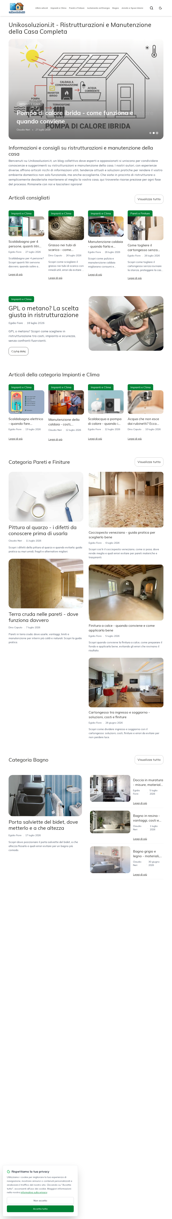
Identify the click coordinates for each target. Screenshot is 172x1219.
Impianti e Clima (58, 8)
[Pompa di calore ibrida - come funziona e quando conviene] (86, 89)
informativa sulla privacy (34, 1192)
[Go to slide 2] (154, 133)
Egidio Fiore (15, 251)
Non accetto (40, 1200)
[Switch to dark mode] (160, 8)
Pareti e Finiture (76, 8)
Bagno (115, 8)
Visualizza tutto (149, 199)
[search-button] (151, 8)
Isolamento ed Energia (98, 8)
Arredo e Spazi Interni (132, 8)
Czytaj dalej (18, 351)
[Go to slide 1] (150, 133)
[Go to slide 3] (157, 133)
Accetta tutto (40, 1208)
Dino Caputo (55, 255)
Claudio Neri (23, 129)
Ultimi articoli (41, 8)
